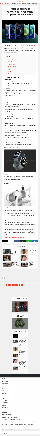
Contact (3, 427)
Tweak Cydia (5, 402)
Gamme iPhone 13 (11, 59)
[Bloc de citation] (15, 285)
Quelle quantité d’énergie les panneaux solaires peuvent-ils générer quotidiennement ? (22, 368)
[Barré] (10, 285)
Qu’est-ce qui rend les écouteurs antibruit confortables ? (22, 356)
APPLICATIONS (5, 407)
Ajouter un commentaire (20, 17)
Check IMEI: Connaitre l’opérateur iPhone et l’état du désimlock (17, 424)
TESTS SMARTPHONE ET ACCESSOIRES (12, 380)
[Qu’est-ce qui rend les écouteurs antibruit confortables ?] (16, 355)
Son (9, 73)
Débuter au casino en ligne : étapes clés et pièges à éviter (22, 337)
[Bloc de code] (16, 285)
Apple (5, 237)
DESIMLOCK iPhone (7, 414)
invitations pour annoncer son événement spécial (24, 45)
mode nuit (17, 237)
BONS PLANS (5, 381)
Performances (11, 63)
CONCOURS (5, 383)
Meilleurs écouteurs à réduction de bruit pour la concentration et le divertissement (22, 350)
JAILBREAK (4, 400)
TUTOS (3, 398)
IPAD (3, 388)
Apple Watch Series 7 (12, 66)
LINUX (3, 397)
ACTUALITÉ (4, 378)
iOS (2, 385)
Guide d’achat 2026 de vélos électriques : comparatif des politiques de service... (15, 251)
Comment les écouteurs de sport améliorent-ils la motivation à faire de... (32, 258)
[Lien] (17, 285)
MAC (3, 390)
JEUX (3, 409)
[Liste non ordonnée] (13, 285)
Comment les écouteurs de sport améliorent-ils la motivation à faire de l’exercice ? (22, 362)
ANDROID (4, 393)
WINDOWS (4, 392)
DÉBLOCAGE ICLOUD (7, 416)
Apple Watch (33, 177)
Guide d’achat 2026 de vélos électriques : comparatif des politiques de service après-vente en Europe (23, 343)
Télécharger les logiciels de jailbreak (11, 419)
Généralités (10, 61)
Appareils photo (11, 64)
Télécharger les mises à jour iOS (10, 417)
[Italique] (8, 285)
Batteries (10, 71)
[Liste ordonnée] (12, 285)
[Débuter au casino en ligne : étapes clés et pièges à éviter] (16, 336)
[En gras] (6, 285)
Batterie (10, 68)
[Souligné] (9, 285)
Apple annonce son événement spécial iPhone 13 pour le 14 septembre (19, 374)
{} (19, 285)
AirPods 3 (9, 69)
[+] (21, 285)
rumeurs (22, 237)
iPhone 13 (8, 101)
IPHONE (4, 386)
